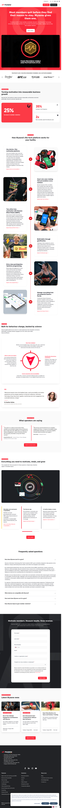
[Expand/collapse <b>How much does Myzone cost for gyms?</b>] (55, 598)
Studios (23, 777)
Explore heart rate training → (43, 199)
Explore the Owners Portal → (43, 311)
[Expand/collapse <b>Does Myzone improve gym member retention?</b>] (55, 604)
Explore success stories (30, 444)
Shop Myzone (53, 4)
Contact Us (46, 1)
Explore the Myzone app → (42, 252)
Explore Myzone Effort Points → (13, 227)
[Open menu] (59, 4)
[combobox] (30, 664)
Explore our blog (30, 737)
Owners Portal (4, 792)
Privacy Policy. (38, 672)
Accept (45, 803)
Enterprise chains (25, 784)
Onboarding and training (6, 794)
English (56, 806)
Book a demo (46, 4)
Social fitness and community (8, 788)
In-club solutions (5, 782)
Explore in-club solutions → (49, 519)
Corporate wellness (25, 786)
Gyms (22, 779)
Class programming (5, 786)
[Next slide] (59, 77)
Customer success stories (47, 777)
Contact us (43, 782)
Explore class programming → (12, 282)
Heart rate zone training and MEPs (9, 775)
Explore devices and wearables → (13, 169)
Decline (53, 803)
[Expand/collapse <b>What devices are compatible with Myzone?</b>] (55, 593)
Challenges (3, 784)
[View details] (50, 1)
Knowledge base (44, 779)
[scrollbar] (30, 531)
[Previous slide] (2, 77)
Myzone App (4, 779)
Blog (42, 775)
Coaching (3, 790)
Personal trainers (25, 775)
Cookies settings (37, 803)
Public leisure (24, 782)
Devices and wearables (6, 777)
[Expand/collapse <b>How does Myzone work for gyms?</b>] (55, 560)
